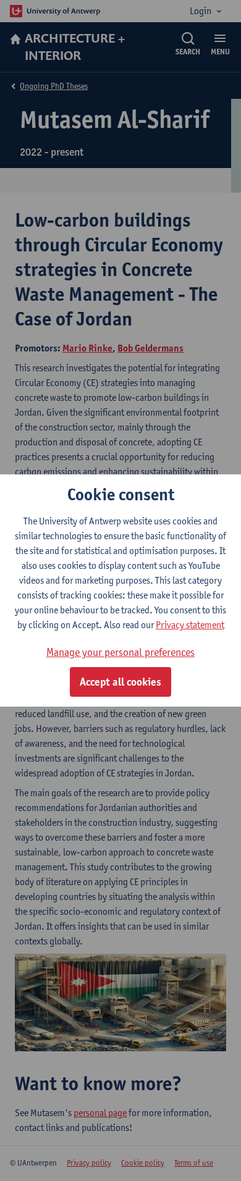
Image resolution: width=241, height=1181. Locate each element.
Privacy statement (190, 625)
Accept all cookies (120, 682)
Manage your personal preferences (120, 651)
